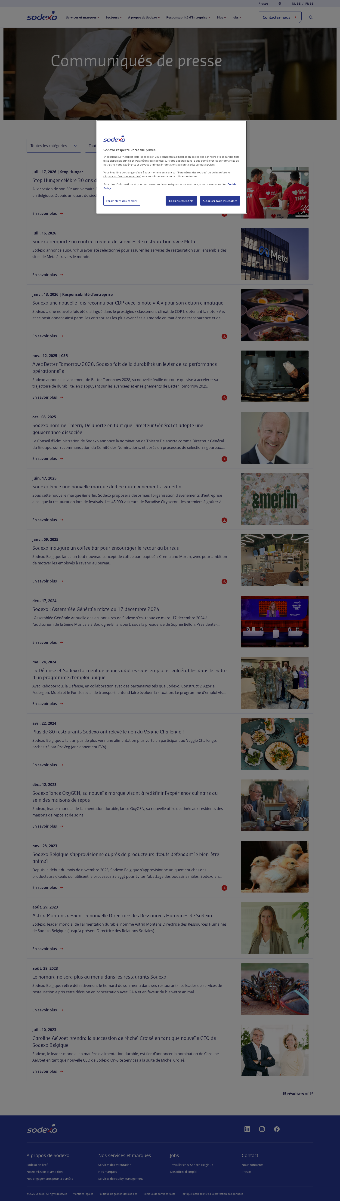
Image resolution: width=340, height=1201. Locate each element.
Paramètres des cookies (122, 201)
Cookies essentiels (181, 201)
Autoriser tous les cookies (220, 201)
